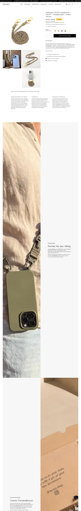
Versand (48, 22)
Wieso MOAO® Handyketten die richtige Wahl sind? (25, 91)
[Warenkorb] (77, 4)
